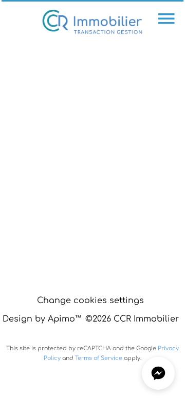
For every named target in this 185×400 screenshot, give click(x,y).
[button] (158, 373)
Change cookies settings (90, 300)
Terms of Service (98, 358)
